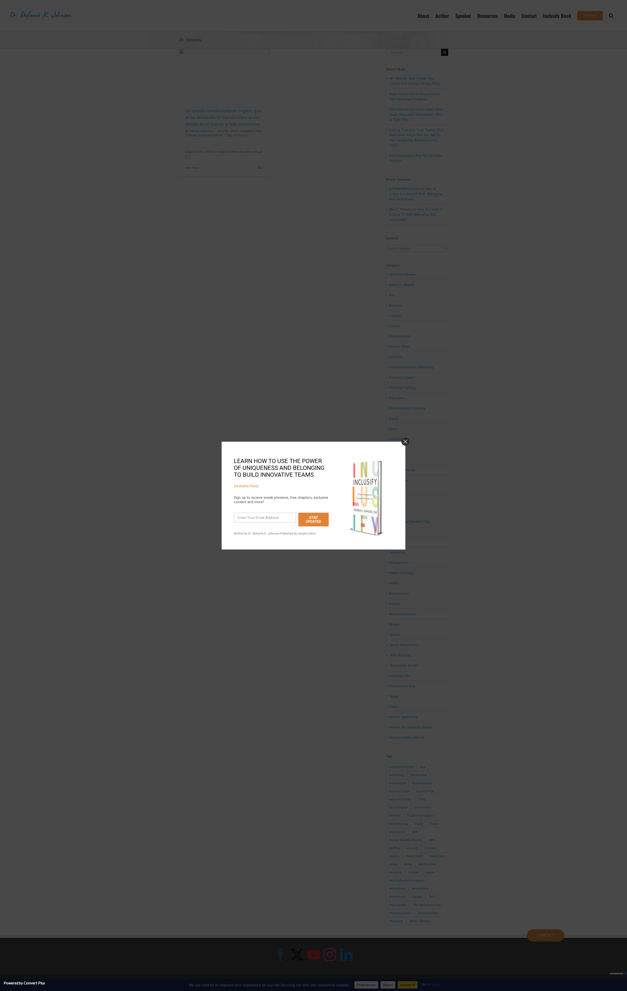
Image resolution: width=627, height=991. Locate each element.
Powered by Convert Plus (24, 983)
